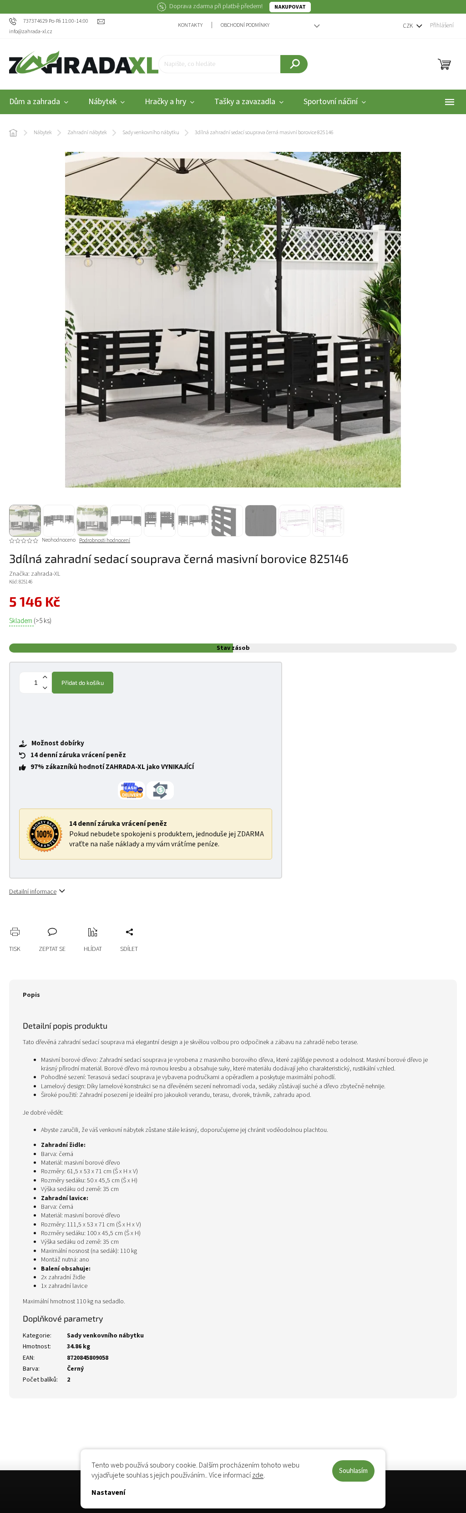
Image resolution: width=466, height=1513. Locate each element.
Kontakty (190, 25)
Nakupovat (290, 7)
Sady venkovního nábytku (105, 1335)
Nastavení (108, 1493)
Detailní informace (32, 891)
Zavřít (64, 922)
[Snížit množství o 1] (44, 688)
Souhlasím (353, 1471)
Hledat (294, 64)
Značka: (34, 573)
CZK (408, 26)
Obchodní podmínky (245, 25)
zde (257, 1475)
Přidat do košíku (82, 682)
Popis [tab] (31, 995)
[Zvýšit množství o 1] (44, 677)
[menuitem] (106, 102)
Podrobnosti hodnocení (104, 540)
